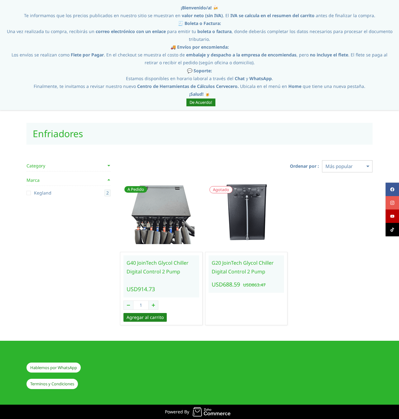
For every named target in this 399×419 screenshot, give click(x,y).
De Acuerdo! (201, 102)
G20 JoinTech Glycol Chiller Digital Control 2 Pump (243, 267)
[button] (53, 368)
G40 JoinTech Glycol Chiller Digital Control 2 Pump (158, 267)
